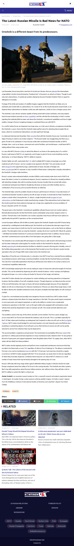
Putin (54, 521)
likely (22, 151)
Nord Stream (30, 521)
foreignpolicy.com (66, 25)
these (26, 116)
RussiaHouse (19, 512)
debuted (54, 91)
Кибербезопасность (37, 531)
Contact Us (37, 543)
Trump (41, 526)
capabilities (32, 116)
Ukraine (19, 508)
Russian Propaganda (16, 526)
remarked (34, 136)
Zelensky (50, 526)
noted (64, 333)
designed (8, 167)
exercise (28, 351)
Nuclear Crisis (43, 521)
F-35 (29, 161)
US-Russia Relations (19, 503)
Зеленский (61, 526)
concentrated (9, 169)
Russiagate (64, 521)
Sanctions (31, 526)
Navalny (18, 521)
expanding (10, 246)
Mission (55, 508)
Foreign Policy (54, 503)
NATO (16, 391)
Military (6, 391)
